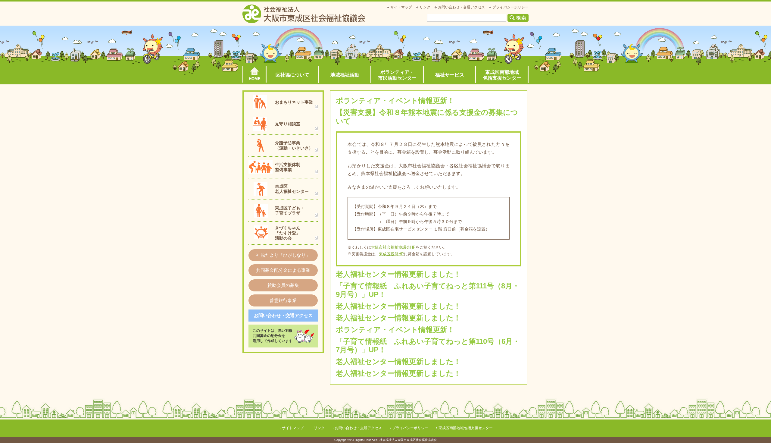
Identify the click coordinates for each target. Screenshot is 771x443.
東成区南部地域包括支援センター (502, 75)
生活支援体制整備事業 (287, 167)
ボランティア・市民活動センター (397, 75)
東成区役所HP (391, 254)
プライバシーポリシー (510, 7)
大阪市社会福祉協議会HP (393, 247)
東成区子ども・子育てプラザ (289, 210)
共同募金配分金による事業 (283, 270)
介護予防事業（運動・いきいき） (294, 145)
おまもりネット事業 (294, 102)
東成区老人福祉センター (292, 189)
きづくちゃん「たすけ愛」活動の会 (287, 232)
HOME (255, 79)
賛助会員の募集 (283, 285)
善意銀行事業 (283, 300)
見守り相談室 (287, 123)
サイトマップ (401, 7)
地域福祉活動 (344, 74)
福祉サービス (449, 74)
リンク (425, 7)
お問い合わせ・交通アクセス (461, 7)
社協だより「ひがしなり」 (283, 255)
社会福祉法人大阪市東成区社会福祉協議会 (303, 14)
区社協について (292, 74)
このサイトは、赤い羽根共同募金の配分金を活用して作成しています (272, 335)
